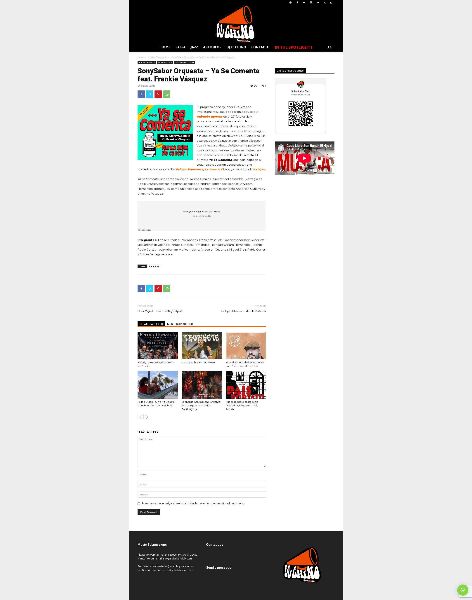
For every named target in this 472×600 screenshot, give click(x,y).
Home (165, 47)
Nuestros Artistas (165, 62)
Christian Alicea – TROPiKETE (199, 362)
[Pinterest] (158, 94)
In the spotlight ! (293, 47)
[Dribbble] (290, 2)
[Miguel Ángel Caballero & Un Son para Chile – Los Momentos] (246, 345)
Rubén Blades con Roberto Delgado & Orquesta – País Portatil (242, 405)
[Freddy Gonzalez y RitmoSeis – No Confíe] (158, 345)
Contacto (260, 47)
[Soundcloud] (318, 2)
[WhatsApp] (331, 2)
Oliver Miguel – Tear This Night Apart (160, 311)
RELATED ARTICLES (151, 324)
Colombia (154, 266)
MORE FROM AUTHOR (180, 324)
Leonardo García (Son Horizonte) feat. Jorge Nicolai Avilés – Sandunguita (201, 405)
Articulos (212, 47)
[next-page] (145, 416)
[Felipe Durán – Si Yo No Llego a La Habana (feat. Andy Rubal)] (158, 385)
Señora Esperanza (189, 169)
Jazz (194, 47)
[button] (329, 48)
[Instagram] (311, 2)
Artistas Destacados (158, 57)
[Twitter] (324, 2)
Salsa (180, 47)
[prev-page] (140, 416)
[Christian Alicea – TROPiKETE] (202, 345)
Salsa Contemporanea (184, 62)
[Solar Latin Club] (236, 24)
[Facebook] (297, 2)
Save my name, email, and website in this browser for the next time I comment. (192, 503)
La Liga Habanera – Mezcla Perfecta (243, 311)
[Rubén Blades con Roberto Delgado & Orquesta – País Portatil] (246, 385)
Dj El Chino (236, 47)
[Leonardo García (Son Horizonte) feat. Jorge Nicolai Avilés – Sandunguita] (202, 385)
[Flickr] (304, 2)
